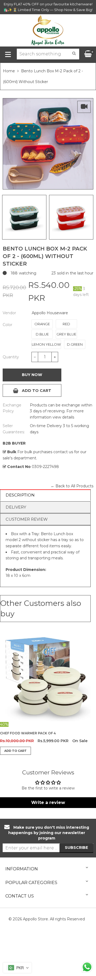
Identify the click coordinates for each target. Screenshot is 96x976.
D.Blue (42, 334)
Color (7, 324)
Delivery (16, 507)
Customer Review (27, 519)
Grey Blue (66, 334)
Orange (42, 324)
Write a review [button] (48, 802)
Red (66, 324)
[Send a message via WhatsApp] (87, 967)
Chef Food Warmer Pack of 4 (28, 733)
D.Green (75, 344)
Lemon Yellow (46, 344)
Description (20, 495)
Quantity (11, 357)
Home (9, 71)
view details (62, 417)
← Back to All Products (72, 486)
